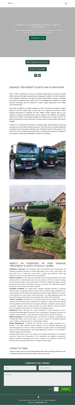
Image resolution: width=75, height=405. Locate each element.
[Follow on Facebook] (35, 75)
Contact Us (37, 38)
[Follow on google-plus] (39, 75)
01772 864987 (39, 69)
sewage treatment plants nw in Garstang (37, 26)
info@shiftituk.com (38, 62)
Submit (65, 389)
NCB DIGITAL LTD (41, 402)
